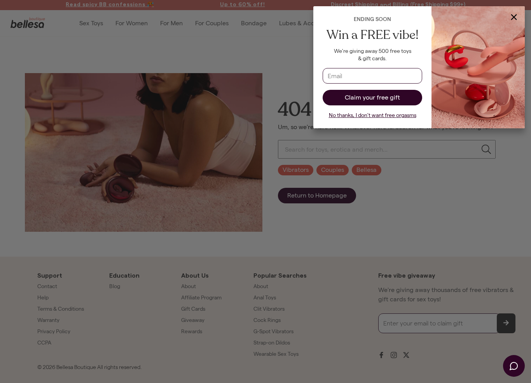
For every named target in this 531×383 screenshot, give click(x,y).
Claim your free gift (372, 97)
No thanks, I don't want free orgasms (372, 115)
